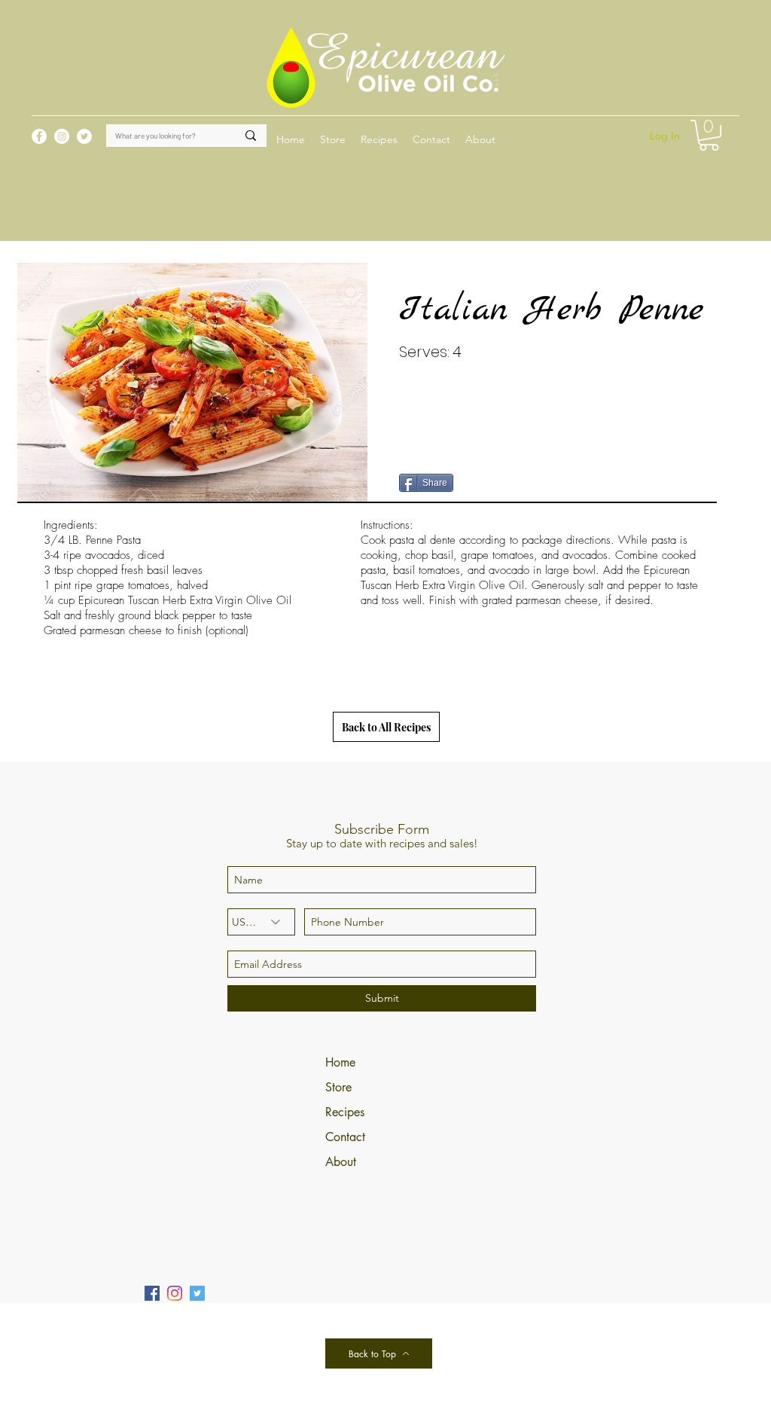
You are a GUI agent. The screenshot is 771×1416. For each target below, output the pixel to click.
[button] (379, 139)
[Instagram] (174, 1293)
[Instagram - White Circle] (61, 136)
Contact (345, 1137)
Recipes (344, 1112)
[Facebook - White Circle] (39, 136)
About (340, 1162)
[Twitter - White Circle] (84, 136)
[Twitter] (197, 1293)
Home (340, 1062)
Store (338, 1087)
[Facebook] (152, 1293)
